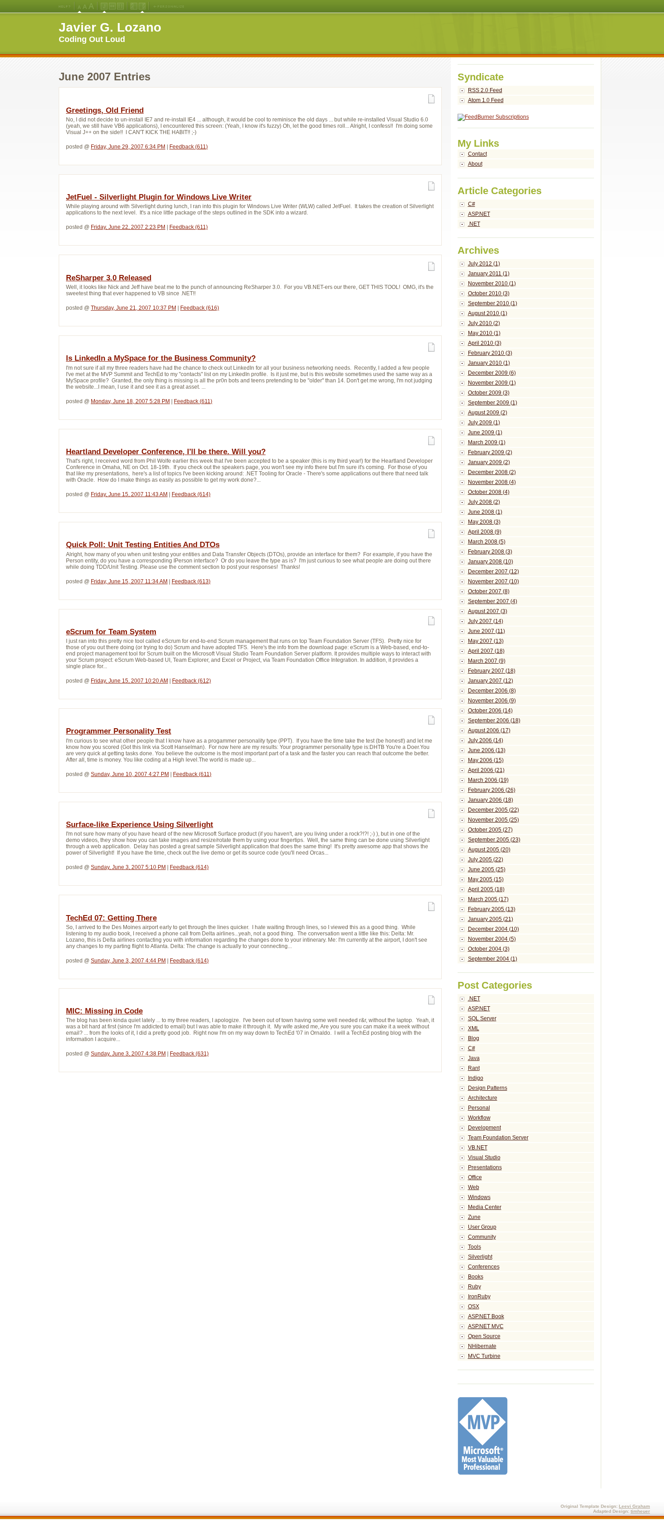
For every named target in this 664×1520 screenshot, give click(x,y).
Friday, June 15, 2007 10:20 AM (129, 681)
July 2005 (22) (485, 859)
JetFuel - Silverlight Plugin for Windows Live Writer (159, 197)
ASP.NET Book (486, 1316)
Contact (477, 154)
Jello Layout (104, 6)
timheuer (640, 1511)
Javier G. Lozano (110, 27)
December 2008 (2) (492, 472)
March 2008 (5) (486, 542)
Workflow (479, 1118)
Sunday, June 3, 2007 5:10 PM (128, 867)
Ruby (474, 1286)
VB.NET (477, 1147)
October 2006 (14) (490, 710)
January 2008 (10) (490, 561)
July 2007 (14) (485, 621)
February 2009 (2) (490, 452)
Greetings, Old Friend (105, 110)
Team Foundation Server (498, 1137)
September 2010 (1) (492, 303)
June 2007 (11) (486, 631)
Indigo (475, 1078)
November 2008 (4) (492, 482)
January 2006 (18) (490, 800)
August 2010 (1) (487, 313)
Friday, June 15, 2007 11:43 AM (129, 494)
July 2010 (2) (484, 323)
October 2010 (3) (489, 293)
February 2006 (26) (491, 790)
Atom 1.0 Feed (486, 100)
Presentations (485, 1167)
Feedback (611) (188, 147)
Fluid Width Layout (112, 6)
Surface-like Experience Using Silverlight (139, 824)
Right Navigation (142, 6)
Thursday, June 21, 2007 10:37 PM (133, 308)
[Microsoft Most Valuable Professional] (483, 1473)
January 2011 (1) (489, 273)
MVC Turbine (484, 1356)
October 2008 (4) (489, 492)
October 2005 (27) (490, 830)
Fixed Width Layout (120, 6)
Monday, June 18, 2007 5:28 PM (130, 401)
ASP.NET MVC (486, 1326)
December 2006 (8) (492, 691)
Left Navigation (134, 6)
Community (482, 1237)
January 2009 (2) (489, 462)
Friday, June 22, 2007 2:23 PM (128, 227)
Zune (474, 1217)
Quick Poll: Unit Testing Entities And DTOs (143, 544)
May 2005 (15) (486, 879)
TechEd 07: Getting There (111, 918)
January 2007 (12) (490, 681)
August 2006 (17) (489, 730)
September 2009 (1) (492, 403)
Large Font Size (85, 6)
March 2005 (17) (488, 899)
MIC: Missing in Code (104, 1011)
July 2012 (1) (484, 263)
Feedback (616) (199, 308)
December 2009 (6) (492, 373)
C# (471, 204)
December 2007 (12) (493, 571)
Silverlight (480, 1257)
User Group (482, 1227)
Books (475, 1277)
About (475, 164)
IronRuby (479, 1296)
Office (475, 1177)
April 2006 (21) (486, 770)
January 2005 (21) (490, 919)
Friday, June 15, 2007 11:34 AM (129, 581)
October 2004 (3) (489, 949)
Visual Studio (484, 1157)
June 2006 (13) (486, 750)
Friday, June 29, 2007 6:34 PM (128, 147)
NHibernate (482, 1346)
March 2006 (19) (488, 780)
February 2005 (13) (491, 909)
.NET (474, 224)
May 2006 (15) (486, 760)
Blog (473, 1038)
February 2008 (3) (490, 552)
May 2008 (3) (484, 522)
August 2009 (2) (487, 412)
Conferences (484, 1267)
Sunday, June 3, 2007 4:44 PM (128, 961)
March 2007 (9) (486, 661)
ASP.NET (479, 214)
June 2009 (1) (485, 432)
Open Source (484, 1336)
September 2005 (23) (494, 840)
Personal (479, 1108)
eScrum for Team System (111, 632)
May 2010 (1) (484, 333)
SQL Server (482, 1018)
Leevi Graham (634, 1506)
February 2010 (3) (490, 353)
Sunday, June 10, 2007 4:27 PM (130, 774)
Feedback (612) (191, 681)
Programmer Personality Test (118, 731)
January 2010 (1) (489, 363)
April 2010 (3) (484, 343)
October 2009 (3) (489, 393)
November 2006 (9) (492, 700)
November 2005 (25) (493, 820)
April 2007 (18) (486, 651)
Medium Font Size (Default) (79, 6)
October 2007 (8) (489, 591)
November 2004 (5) (492, 939)
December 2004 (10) (493, 929)
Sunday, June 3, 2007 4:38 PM (128, 1054)
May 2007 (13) (486, 641)
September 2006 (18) (494, 720)
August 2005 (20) (489, 849)
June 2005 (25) (486, 869)
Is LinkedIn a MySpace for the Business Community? (161, 358)
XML (473, 1028)
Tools (474, 1247)
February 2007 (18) (491, 671)
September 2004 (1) (492, 959)
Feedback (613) (191, 581)
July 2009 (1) (484, 422)
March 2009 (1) (486, 442)
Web (473, 1187)
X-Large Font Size (91, 6)
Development (484, 1128)
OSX (473, 1306)
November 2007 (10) (493, 581)
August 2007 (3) (487, 611)
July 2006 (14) (485, 740)
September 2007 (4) (492, 601)
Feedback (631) (189, 1054)
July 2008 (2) (484, 502)
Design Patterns (487, 1088)
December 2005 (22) (493, 810)
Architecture (482, 1098)
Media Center (484, 1207)
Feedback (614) (191, 494)
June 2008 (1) (485, 512)
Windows (479, 1197)
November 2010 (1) (492, 283)
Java (474, 1058)
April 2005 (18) (486, 889)
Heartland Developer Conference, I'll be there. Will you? (166, 451)
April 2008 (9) (484, 532)
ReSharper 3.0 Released (108, 278)
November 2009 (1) (492, 383)
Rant (474, 1068)
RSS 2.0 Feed (485, 90)
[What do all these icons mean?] (64, 6)
